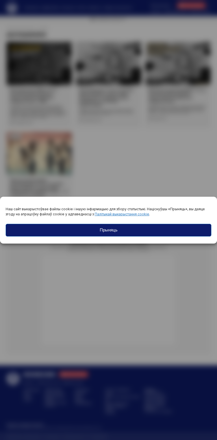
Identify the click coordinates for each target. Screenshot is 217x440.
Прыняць (109, 229)
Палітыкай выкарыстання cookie (122, 214)
